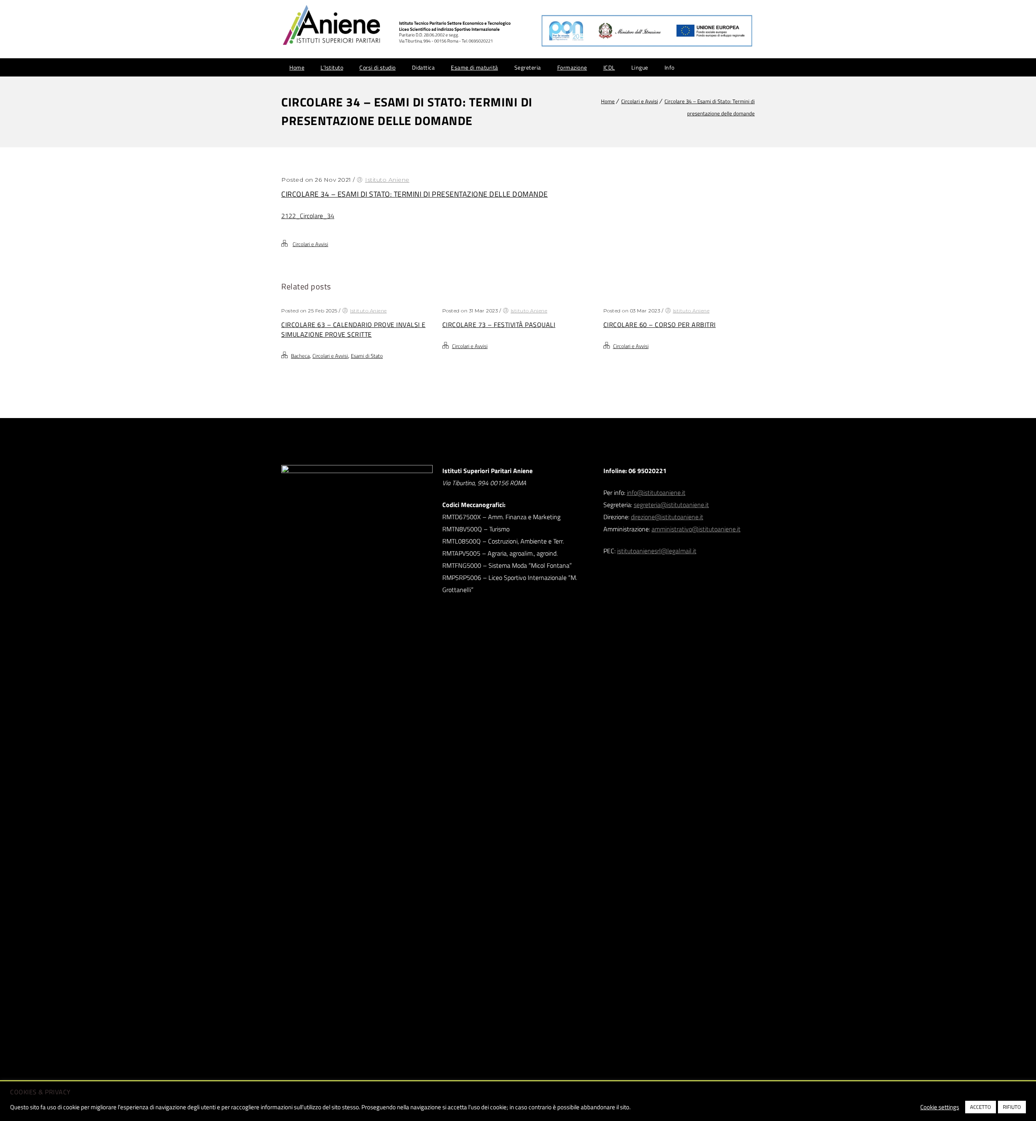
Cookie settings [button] (939, 1107)
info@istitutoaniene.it (656, 492)
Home (296, 67)
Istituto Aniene (387, 179)
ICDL (609, 67)
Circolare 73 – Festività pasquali (499, 324)
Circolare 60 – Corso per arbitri (659, 324)
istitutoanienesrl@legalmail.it (656, 551)
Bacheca (300, 356)
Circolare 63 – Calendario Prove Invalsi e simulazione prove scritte (353, 329)
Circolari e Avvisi (639, 101)
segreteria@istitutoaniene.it (671, 505)
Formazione (572, 67)
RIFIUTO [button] (1012, 1107)
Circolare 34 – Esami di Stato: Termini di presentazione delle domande (414, 194)
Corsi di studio (377, 67)
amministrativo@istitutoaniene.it (696, 529)
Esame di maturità (474, 67)
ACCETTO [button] (980, 1107)
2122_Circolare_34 (307, 216)
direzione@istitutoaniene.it (667, 517)
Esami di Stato (367, 356)
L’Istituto (332, 67)
